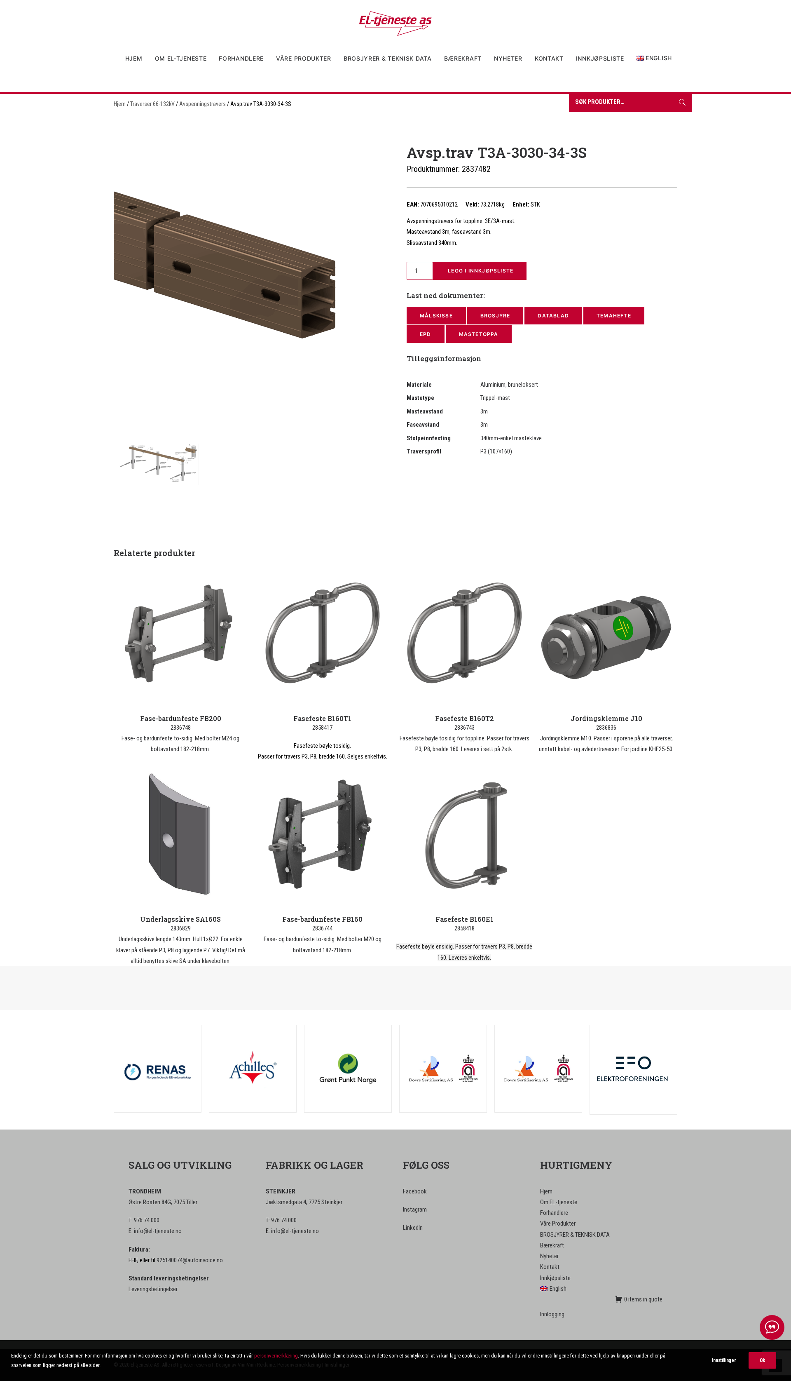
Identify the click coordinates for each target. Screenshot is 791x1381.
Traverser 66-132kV (152, 104)
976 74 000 (146, 1220)
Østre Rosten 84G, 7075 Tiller (163, 1202)
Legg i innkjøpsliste (479, 271)
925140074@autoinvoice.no (190, 1260)
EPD (425, 334)
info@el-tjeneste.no (158, 1231)
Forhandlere (241, 58)
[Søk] (682, 103)
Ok (762, 1360)
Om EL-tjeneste (181, 58)
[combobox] (620, 103)
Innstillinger (724, 1360)
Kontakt (549, 58)
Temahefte (614, 315)
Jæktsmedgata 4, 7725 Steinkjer (304, 1202)
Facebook (415, 1191)
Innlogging (552, 1314)
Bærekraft (463, 58)
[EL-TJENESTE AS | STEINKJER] (395, 23)
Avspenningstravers (202, 104)
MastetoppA (478, 334)
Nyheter (508, 58)
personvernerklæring (276, 1356)
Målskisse (436, 315)
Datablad (553, 315)
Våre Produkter (303, 58)
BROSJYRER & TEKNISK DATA (388, 58)
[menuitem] (136, 58)
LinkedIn (413, 1227)
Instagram (415, 1209)
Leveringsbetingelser (153, 1289)
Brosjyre (495, 315)
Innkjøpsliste (600, 58)
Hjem (134, 58)
